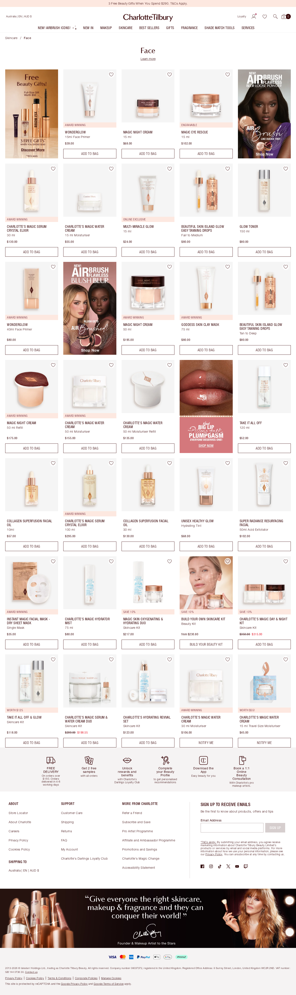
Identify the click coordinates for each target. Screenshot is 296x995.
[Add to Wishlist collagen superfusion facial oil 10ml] (53, 463)
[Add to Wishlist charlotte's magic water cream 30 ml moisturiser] (227, 659)
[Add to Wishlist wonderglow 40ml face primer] (53, 267)
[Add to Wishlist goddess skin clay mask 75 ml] (227, 267)
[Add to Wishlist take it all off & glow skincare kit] (53, 659)
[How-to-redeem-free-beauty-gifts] (31, 157)
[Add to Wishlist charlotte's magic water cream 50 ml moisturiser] (111, 365)
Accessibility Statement (138, 867)
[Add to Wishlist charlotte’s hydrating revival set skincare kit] (169, 659)
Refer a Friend (132, 813)
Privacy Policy (18, 840)
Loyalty (241, 16)
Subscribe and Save (136, 822)
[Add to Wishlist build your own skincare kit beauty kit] (227, 561)
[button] (275, 16)
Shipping (67, 822)
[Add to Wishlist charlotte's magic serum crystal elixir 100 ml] (111, 463)
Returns (66, 831)
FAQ (64, 840)
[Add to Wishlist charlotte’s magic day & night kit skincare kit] (286, 561)
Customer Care (72, 813)
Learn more (148, 59)
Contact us (31, 971)
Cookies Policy (19, 849)
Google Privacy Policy (74, 983)
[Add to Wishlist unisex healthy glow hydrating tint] (227, 463)
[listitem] (57, 28)
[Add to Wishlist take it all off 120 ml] (286, 365)
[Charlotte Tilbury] (148, 16)
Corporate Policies (86, 978)
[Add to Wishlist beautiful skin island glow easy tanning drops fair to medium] (227, 168)
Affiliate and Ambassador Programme (148, 840)
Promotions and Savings (139, 849)
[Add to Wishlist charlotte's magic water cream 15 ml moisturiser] (111, 168)
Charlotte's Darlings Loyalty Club (84, 858)
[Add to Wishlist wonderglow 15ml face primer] (111, 74)
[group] (53, 769)
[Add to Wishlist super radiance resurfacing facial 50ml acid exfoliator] (286, 463)
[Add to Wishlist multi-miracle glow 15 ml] (169, 168)
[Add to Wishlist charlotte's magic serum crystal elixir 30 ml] (53, 168)
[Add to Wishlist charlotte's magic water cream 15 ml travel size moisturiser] (286, 659)
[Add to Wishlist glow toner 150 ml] (286, 168)
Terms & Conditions (59, 978)
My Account (69, 849)
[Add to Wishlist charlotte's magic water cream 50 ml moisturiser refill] (169, 365)
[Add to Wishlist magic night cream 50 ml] (169, 267)
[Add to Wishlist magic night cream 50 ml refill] (53, 365)
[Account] (254, 16)
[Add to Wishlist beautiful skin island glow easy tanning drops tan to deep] (286, 267)
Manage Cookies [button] (111, 978)
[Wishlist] (264, 16)
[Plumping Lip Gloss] (206, 452)
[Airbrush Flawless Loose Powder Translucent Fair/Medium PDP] (264, 157)
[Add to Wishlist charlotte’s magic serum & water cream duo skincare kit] (111, 659)
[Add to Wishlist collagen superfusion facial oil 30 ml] (169, 463)
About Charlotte (20, 822)
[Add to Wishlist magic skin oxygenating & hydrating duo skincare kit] (169, 561)
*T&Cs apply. (208, 842)
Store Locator (18, 813)
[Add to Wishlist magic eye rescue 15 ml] (227, 74)
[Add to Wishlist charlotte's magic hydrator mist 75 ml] (111, 561)
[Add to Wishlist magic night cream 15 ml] (169, 74)
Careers (14, 831)
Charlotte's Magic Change (140, 858)
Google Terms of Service (109, 983)
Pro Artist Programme (137, 831)
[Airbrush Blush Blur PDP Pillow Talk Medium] (89, 353)
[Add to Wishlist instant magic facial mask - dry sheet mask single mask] (53, 561)
